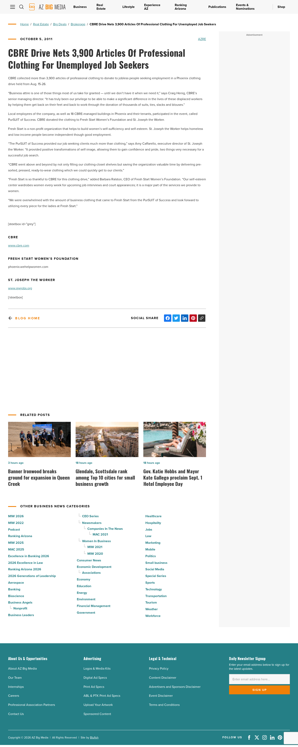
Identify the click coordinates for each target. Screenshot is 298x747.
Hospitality (153, 522)
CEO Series (90, 516)
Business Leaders (21, 615)
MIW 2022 (16, 522)
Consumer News (89, 560)
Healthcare (153, 516)
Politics (150, 556)
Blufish (94, 737)
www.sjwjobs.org (20, 288)
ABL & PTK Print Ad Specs (102, 695)
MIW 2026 (16, 516)
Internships (16, 686)
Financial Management (93, 606)
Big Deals (59, 24)
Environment (86, 599)
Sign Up (259, 689)
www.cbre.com (18, 245)
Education (84, 586)
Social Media (154, 569)
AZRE (202, 39)
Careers (13, 695)
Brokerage (78, 24)
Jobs (148, 529)
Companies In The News (105, 528)
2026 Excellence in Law (25, 562)
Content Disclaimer (162, 677)
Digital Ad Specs (95, 677)
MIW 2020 (95, 553)
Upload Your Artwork (98, 704)
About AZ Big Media (22, 668)
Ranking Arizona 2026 (24, 569)
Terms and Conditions (164, 704)
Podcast (14, 529)
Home (24, 24)
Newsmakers (92, 522)
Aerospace (16, 582)
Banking (14, 589)
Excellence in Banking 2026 (28, 556)
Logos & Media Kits (97, 668)
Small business (156, 562)
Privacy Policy (158, 668)
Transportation (156, 596)
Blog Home (27, 318)
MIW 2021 (94, 547)
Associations (91, 572)
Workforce (153, 615)
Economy (83, 579)
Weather (151, 609)
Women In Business (96, 541)
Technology (153, 589)
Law (148, 536)
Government (86, 612)
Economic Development (94, 566)
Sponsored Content (97, 714)
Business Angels (20, 602)
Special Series (155, 576)
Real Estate (41, 24)
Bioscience (16, 596)
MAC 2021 (100, 534)
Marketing (152, 542)
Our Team (15, 677)
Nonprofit (20, 608)
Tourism (151, 602)
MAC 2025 (16, 549)
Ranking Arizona (20, 536)
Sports (150, 582)
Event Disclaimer (161, 695)
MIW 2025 (16, 542)
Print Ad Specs (94, 686)
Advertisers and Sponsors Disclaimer (174, 686)
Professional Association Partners (31, 704)
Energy (82, 592)
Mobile (150, 549)
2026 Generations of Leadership (32, 576)
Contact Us (16, 714)
